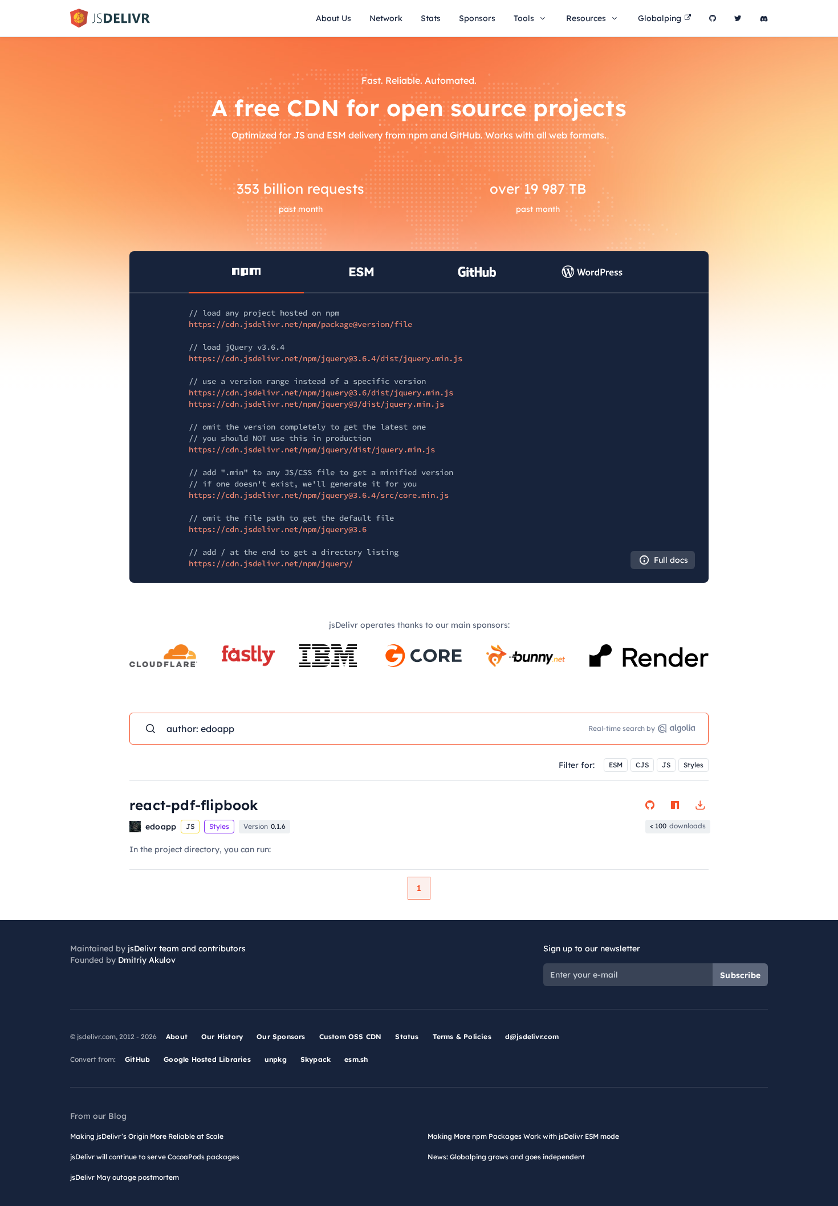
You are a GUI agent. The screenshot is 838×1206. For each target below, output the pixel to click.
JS (666, 765)
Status (406, 1036)
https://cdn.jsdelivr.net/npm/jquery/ (271, 563)
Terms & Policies (462, 1036)
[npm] (675, 805)
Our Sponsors (281, 1036)
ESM (616, 765)
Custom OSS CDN (350, 1036)
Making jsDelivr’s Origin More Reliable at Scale (146, 1136)
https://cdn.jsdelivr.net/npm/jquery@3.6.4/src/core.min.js (319, 495)
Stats (431, 18)
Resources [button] (586, 18)
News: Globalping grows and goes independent (506, 1156)
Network (385, 18)
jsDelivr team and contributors (187, 948)
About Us (333, 18)
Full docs (671, 560)
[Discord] (764, 18)
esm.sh (356, 1059)
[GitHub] (712, 18)
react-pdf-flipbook (194, 804)
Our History (222, 1036)
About (177, 1036)
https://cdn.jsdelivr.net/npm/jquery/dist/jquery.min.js (312, 449)
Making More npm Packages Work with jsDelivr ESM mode (523, 1136)
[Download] (700, 805)
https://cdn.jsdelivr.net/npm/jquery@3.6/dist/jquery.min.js (321, 392)
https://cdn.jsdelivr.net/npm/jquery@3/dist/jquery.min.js (316, 404)
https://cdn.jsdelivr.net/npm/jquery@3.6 (278, 529)
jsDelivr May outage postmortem (124, 1177)
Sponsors (477, 18)
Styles (693, 765)
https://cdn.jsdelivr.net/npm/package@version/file (300, 324)
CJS (642, 765)
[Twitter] (738, 18)
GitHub (137, 1059)
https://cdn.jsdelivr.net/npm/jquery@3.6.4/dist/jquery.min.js (325, 358)
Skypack (315, 1059)
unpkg (276, 1059)
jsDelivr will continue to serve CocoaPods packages (154, 1156)
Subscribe (740, 975)
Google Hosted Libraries (207, 1059)
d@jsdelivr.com (532, 1036)
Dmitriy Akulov (147, 960)
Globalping (659, 18)
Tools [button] (524, 18)
